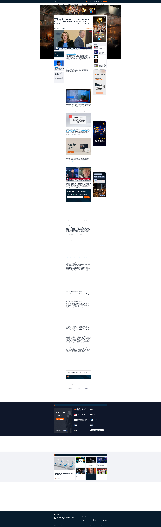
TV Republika (73, 372)
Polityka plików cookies (104, 525)
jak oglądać (68, 372)
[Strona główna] (57, 1)
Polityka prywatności (92, 525)
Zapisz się (86, 197)
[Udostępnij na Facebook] (62, 28)
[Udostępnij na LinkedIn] (63, 28)
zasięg (84, 372)
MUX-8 (77, 372)
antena (80, 372)
